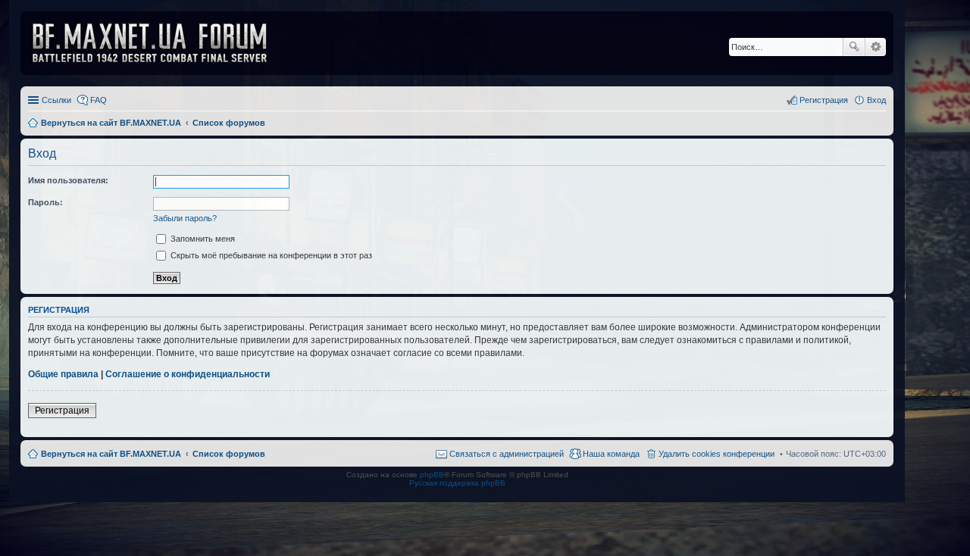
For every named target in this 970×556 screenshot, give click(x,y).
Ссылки (56, 100)
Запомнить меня (201, 238)
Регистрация (62, 410)
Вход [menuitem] (876, 100)
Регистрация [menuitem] (823, 100)
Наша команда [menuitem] (611, 453)
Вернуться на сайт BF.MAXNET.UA (111, 453)
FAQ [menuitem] (98, 100)
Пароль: (45, 202)
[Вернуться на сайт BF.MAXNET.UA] (159, 43)
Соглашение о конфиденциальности (187, 374)
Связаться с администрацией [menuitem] (506, 453)
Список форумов (228, 453)
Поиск (854, 47)
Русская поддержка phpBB (457, 483)
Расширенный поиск (875, 47)
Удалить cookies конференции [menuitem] (716, 453)
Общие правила (63, 374)
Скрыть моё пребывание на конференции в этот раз (270, 255)
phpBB (432, 474)
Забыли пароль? (185, 218)
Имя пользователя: (68, 180)
